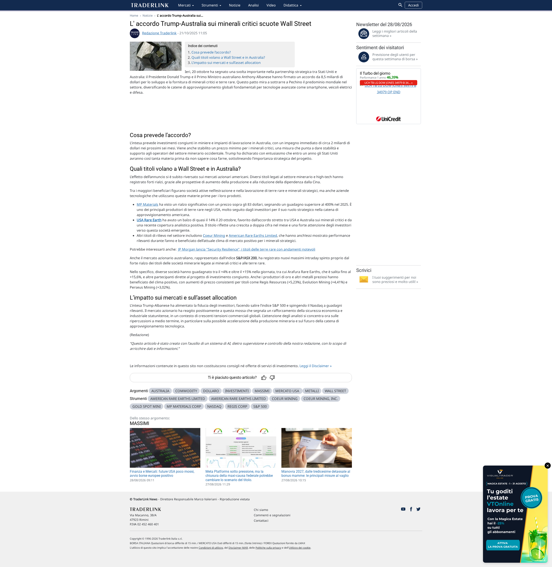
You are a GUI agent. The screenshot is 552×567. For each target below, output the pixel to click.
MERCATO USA (287, 391)
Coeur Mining (214, 235)
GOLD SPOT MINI (146, 406)
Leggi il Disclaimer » (316, 365)
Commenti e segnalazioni (272, 515)
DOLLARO (211, 391)
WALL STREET (335, 391)
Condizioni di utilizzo (211, 548)
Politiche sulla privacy (268, 548)
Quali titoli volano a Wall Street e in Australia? (228, 57)
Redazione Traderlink (159, 33)
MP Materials (147, 204)
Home (134, 15)
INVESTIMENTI (237, 391)
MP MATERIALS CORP (184, 406)
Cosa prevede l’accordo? (211, 52)
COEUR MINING (285, 398)
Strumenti (210, 5)
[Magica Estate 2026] (515, 514)
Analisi (253, 5)
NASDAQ (214, 406)
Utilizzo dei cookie (299, 548)
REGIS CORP (237, 406)
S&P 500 (260, 406)
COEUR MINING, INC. (321, 398)
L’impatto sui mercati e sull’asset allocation (226, 62)
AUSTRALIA (160, 391)
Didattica (291, 5)
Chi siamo (261, 510)
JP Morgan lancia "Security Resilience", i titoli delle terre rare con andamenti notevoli (246, 249)
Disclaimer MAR (238, 548)
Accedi (413, 5)
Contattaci (261, 520)
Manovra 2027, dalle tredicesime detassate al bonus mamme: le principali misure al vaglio (315, 473)
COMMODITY (186, 391)
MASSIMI (262, 391)
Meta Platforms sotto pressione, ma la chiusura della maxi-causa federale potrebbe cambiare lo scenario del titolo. (239, 475)
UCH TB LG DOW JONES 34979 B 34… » (388, 83)
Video (271, 5)
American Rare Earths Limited (253, 235)
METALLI (312, 391)
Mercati (184, 5)
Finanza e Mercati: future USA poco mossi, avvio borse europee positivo (162, 473)
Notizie (234, 5)
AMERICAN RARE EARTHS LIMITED (177, 398)
